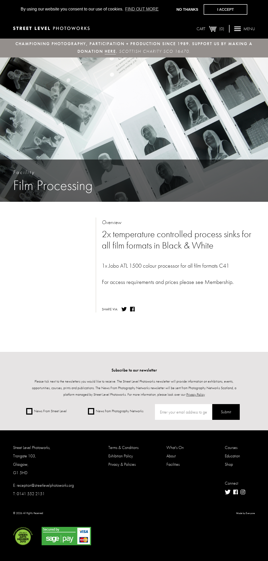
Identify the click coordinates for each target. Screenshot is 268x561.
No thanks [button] (187, 9)
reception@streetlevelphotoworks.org (45, 485)
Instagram (243, 492)
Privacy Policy (195, 394)
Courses (231, 447)
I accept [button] (225, 9)
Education (232, 456)
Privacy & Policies (122, 464)
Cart (210, 28)
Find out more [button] (142, 9)
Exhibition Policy (120, 456)
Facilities (173, 464)
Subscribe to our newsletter (134, 370)
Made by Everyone (245, 513)
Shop (229, 464)
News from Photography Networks (119, 411)
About (171, 456)
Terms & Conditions (123, 447)
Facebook (133, 309)
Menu (249, 28)
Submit (226, 412)
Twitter (124, 309)
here (110, 51)
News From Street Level (50, 411)
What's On (175, 447)
